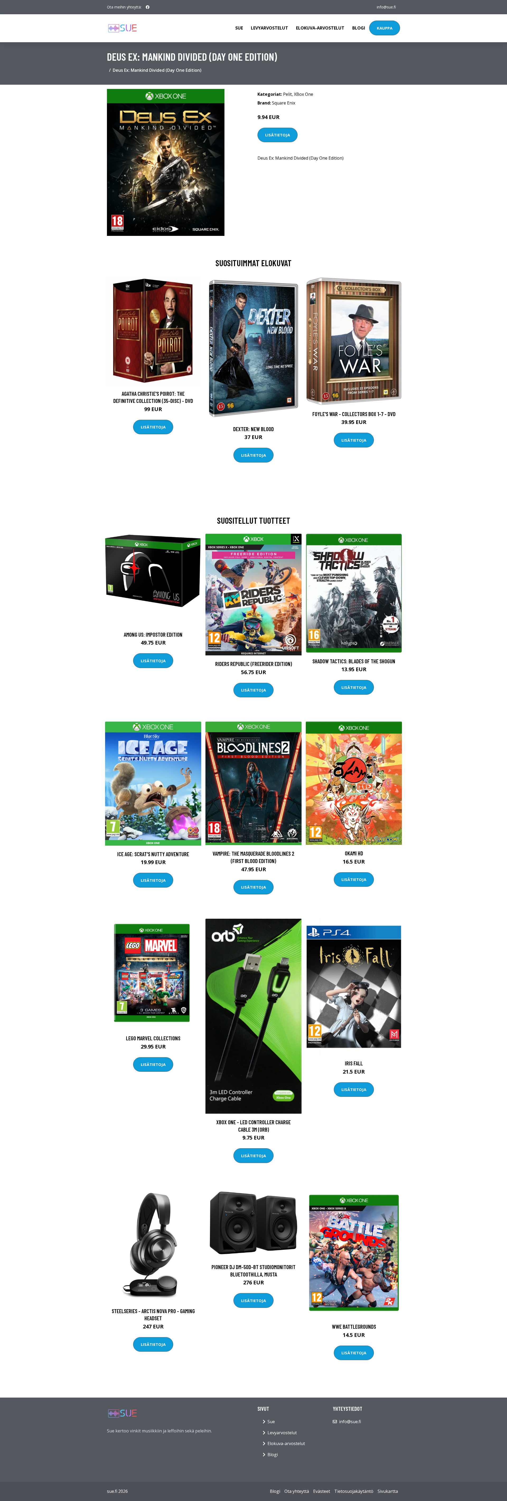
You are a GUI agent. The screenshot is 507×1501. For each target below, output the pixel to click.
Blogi (358, 28)
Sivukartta (388, 1491)
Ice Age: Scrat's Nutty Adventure (153, 854)
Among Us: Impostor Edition (153, 634)
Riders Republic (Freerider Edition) (253, 663)
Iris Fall (354, 1063)
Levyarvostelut (269, 28)
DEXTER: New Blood (253, 429)
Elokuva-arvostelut (320, 28)
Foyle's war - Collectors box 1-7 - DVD (354, 414)
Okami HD (354, 853)
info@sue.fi (386, 6)
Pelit (287, 94)
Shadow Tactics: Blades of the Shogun (353, 661)
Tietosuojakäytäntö (353, 1491)
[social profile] (148, 7)
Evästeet (321, 1491)
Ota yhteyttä (296, 1491)
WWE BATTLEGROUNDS (354, 1326)
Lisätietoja (277, 134)
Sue (239, 28)
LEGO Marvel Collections (153, 1038)
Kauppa (384, 28)
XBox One (303, 94)
